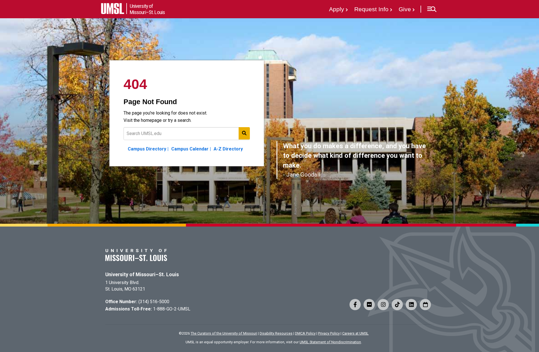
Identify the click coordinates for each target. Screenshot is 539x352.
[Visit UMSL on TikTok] (397, 304)
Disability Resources (276, 333)
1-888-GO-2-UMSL (171, 309)
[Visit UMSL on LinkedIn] (411, 304)
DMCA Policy (305, 333)
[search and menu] (244, 133)
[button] (431, 9)
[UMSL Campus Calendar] (425, 304)
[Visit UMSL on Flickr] (369, 304)
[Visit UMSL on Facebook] (355, 304)
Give (405, 9)
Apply (336, 9)
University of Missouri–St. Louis (142, 274)
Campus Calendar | (191, 149)
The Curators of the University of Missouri (224, 333)
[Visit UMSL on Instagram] (383, 304)
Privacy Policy (329, 333)
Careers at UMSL (355, 333)
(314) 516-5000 (153, 301)
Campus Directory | (148, 149)
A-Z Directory (228, 149)
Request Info (371, 9)
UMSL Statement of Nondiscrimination (330, 342)
